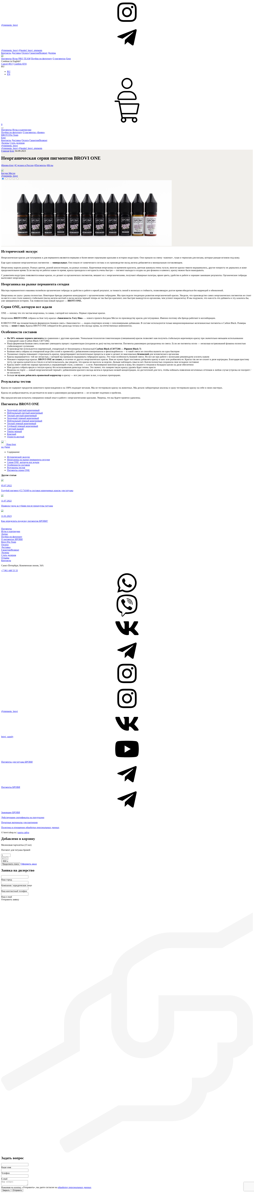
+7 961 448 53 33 (9, 570)
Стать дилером (17, 143)
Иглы (15, 58)
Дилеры (52, 53)
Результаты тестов (16, 467)
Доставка (16, 53)
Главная (5, 151)
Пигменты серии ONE (18, 470)
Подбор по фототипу (41, 58)
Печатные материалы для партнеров (19, 822)
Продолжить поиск (10, 864)
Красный (11, 434)
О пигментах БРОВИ (12, 539)
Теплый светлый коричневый (22, 415)
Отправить (17, 1190)
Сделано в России (24, 165)
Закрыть (6, 1190)
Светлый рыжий (15, 429)
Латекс (4, 534)
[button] (2, 127)
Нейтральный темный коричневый (24, 421)
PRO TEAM (24, 58)
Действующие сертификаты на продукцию (22, 817)
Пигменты (6, 58)
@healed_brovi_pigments (30, 50)
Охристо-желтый (15, 436)
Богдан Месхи (8, 173)
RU (8, 71)
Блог (68, 58)
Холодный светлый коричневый (23, 410)
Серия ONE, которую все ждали (23, 462)
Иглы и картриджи (21, 129)
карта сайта (23, 832)
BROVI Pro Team (9, 135)
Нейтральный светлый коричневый (25, 413)
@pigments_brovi (9, 25)
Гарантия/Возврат (38, 53)
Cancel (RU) (7, 64)
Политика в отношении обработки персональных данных (30, 827)
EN (8, 74)
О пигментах (59, 58)
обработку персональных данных (74, 1187)
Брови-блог (7, 165)
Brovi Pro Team (8, 542)
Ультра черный (14, 431)
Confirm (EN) (20, 64)
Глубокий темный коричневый (22, 426)
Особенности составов (18, 465)
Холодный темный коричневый (23, 418)
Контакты (6, 53)
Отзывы (5, 558)
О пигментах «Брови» (34, 132)
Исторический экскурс (18, 457)
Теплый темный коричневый (21, 423)
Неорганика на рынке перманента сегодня (28, 459)
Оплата (25, 53)
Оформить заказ (29, 864)
